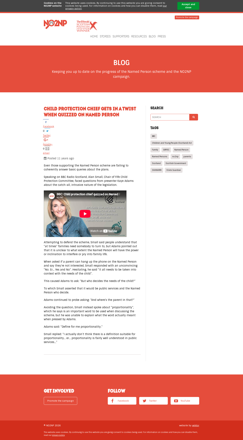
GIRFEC (166, 149)
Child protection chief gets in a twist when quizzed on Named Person (90, 111)
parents (187, 156)
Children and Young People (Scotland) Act (172, 143)
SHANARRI (157, 170)
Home (94, 36)
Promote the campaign (187, 17)
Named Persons (159, 156)
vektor (195, 425)
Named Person (181, 149)
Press (162, 36)
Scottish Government (176, 163)
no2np (175, 156)
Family (155, 149)
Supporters (121, 36)
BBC (153, 136)
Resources (139, 36)
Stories (105, 36)
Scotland (156, 163)
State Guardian (173, 170)
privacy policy (58, 435)
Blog (152, 36)
